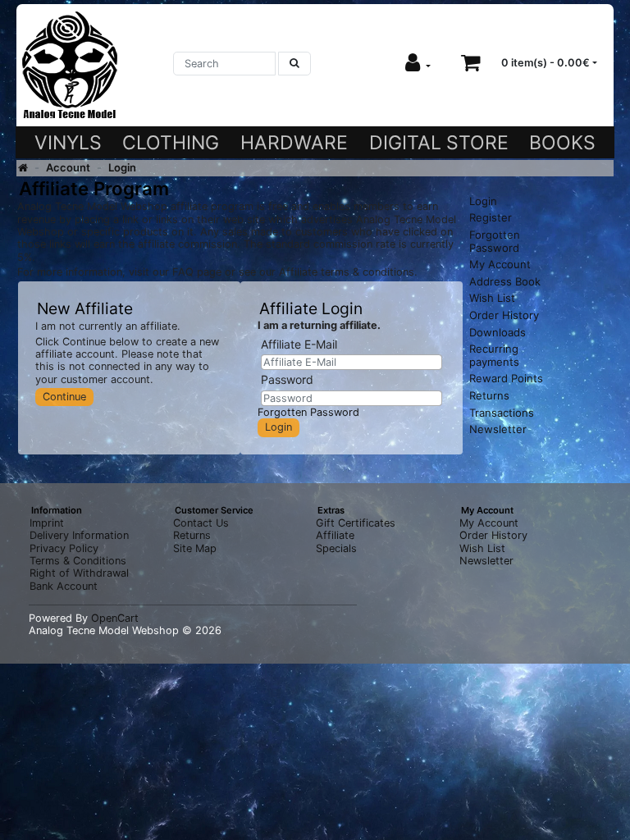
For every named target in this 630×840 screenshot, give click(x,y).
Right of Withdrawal (79, 573)
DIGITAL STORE (439, 142)
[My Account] (418, 62)
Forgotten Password (308, 412)
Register (490, 217)
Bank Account (64, 586)
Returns (489, 395)
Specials (336, 548)
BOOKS (562, 142)
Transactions (501, 412)
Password (287, 379)
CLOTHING (170, 142)
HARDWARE (294, 142)
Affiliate (335, 535)
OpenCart (115, 618)
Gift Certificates (355, 523)
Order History (504, 315)
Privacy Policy (64, 548)
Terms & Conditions (78, 561)
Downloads (497, 332)
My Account (500, 264)
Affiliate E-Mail (299, 344)
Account (68, 167)
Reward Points (506, 378)
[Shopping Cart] (471, 62)
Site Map (195, 548)
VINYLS (68, 142)
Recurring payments (494, 355)
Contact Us (201, 523)
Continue (64, 396)
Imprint (47, 523)
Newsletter (498, 429)
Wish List (492, 297)
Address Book (505, 281)
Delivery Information (79, 535)
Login (122, 167)
